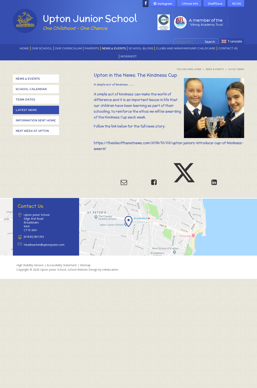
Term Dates (25, 100)
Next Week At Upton (32, 131)
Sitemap (85, 265)
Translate (234, 41)
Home (197, 69)
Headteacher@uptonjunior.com (44, 245)
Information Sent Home (36, 120)
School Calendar (31, 89)
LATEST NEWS (236, 69)
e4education (110, 269)
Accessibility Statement (62, 265)
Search (210, 42)
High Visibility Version (30, 265)
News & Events (215, 69)
